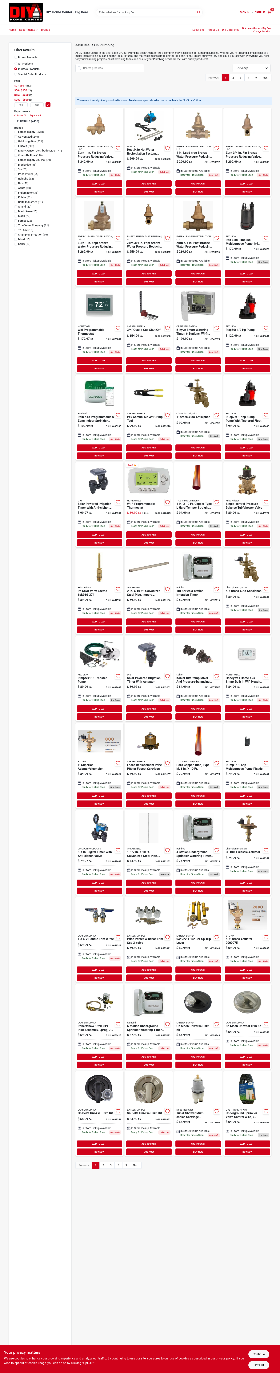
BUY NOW (99, 191)
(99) (34, 159)
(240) (28, 136)
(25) (27, 211)
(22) (25, 220)
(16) (33, 234)
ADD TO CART (99, 183)
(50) (24, 187)
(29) (24, 206)
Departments (27, 29)
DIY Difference (230, 29)
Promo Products (28, 57)
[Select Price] (48, 104)
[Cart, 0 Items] (269, 12)
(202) (26, 146)
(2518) (31, 131)
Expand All (35, 115)
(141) (40, 150)
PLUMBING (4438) (28, 121)
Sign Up (260, 12)
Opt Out (259, 1365)
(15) (24, 239)
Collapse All (20, 115)
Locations (198, 29)
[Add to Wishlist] (118, 148)
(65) (28, 174)
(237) (30, 141)
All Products (25, 64)
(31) (25, 197)
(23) (24, 215)
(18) (25, 230)
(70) (22, 169)
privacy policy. (225, 1358)
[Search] (199, 12)
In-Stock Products (28, 69)
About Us (213, 29)
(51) (23, 183)
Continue (259, 1354)
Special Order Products (32, 74)
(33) (28, 192)
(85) (27, 164)
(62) (26, 178)
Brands (45, 29)
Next (265, 77)
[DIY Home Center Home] (26, 12)
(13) (24, 243)
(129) (30, 155)
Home (12, 29)
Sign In (245, 12)
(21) (33, 225)
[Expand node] (15, 121)
